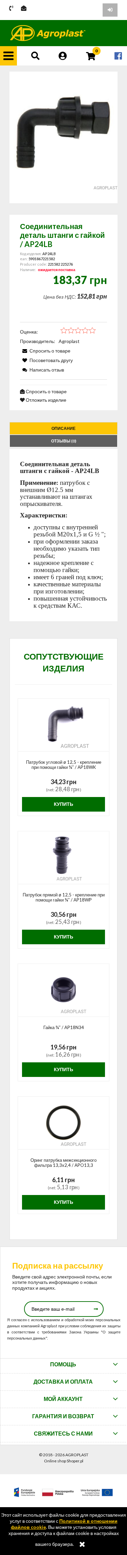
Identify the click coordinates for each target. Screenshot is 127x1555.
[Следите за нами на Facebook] (118, 55)
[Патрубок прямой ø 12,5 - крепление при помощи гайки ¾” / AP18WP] (63, 857)
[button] (8, 55)
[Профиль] (63, 55)
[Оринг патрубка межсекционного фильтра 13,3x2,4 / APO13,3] (63, 1123)
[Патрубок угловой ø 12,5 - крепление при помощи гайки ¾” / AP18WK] (63, 725)
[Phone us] (11, 8)
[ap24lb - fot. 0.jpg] (63, 137)
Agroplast (69, 341)
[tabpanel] (63, 535)
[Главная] (47, 33)
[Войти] (110, 10)
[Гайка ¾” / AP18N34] (63, 990)
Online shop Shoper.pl (63, 1460)
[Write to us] (23, 8)
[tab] (63, 428)
